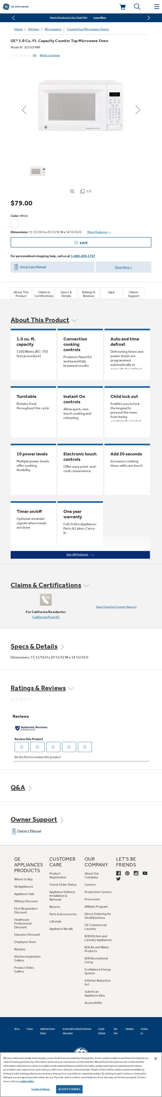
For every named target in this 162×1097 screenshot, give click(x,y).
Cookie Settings (40, 1089)
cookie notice (26, 1081)
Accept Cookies (69, 1089)
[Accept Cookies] (155, 1058)
